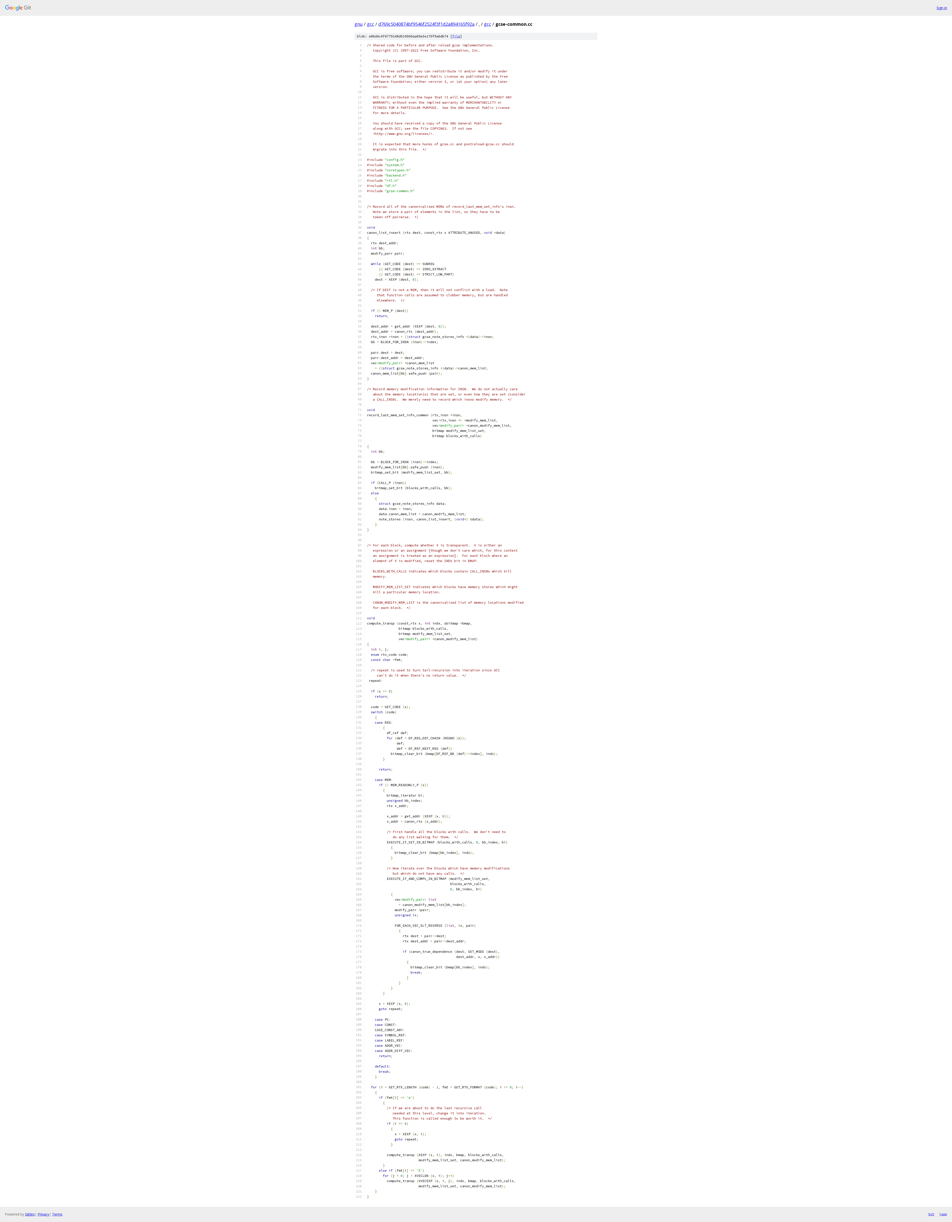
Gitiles (30, 1214)
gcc (370, 24)
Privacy (43, 1214)
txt (931, 1214)
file (456, 36)
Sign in (942, 7)
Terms (57, 1214)
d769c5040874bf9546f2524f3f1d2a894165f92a (426, 24)
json (943, 1214)
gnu (359, 24)
